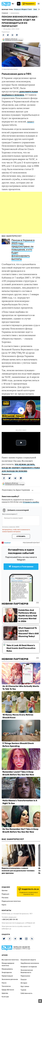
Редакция (5, 894)
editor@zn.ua (6, 929)
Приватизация (7, 976)
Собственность (26, 993)
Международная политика (8, 964)
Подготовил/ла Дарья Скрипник (16, 490)
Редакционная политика (11, 901)
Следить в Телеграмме (22, 567)
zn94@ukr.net (30, 923)
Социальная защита (28, 960)
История (24, 983)
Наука (4, 983)
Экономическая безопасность (27, 971)
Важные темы (7, 9)
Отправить (21, 536)
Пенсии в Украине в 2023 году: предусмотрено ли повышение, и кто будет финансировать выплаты (22, 249)
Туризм (23, 990)
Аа (18, 3)
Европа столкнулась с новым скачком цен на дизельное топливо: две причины (18, 870)
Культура (5, 997)
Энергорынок (7, 972)
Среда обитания (8, 990)
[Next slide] (38, 9)
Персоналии (25, 976)
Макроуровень (7, 969)
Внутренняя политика (10, 960)
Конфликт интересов (29, 967)
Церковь (5, 993)
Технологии (6, 986)
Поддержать (29, 3)
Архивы (5, 890)
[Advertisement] (21, 213)
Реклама (5, 898)
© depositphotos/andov (10, 69)
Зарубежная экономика (30, 963)
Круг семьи (25, 986)
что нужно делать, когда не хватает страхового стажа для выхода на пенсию (21, 467)
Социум (24, 979)
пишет (30, 121)
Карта (4, 905)
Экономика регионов (10, 979)
